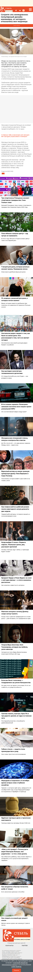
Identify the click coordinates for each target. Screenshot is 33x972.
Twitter (24, 945)
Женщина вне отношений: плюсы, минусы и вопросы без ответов (14, 439)
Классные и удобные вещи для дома (13, 272)
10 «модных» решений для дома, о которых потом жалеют (14, 299)
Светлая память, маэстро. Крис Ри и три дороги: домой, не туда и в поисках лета (16, 716)
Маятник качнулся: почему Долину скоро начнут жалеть (14, 613)
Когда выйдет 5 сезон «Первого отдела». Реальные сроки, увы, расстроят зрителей (13, 544)
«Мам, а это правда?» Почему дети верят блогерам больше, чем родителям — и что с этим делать (14, 851)
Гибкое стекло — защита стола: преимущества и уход (13, 750)
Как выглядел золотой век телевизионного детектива (11, 372)
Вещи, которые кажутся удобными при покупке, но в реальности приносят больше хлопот (15, 305)
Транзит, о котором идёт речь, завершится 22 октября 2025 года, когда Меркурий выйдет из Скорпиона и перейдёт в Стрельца (16, 789)
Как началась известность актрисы (12, 585)
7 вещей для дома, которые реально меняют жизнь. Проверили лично (15, 268)
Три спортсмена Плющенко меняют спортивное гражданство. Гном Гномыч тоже (15, 200)
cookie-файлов (16, 966)
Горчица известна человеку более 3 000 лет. (15, 823)
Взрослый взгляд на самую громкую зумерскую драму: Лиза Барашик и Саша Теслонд (15, 473)
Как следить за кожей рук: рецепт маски (14, 919)
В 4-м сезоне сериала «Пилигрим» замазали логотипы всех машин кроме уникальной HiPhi (16, 407)
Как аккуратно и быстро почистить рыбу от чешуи (14, 888)
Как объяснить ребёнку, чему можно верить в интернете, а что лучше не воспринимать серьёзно (16, 858)
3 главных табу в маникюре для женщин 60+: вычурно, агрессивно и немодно (15, 135)
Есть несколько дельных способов (12, 892)
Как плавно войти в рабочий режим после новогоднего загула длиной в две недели (15, 509)
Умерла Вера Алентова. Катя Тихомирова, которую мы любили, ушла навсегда (14, 647)
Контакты (9, 945)
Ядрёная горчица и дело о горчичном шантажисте (16, 819)
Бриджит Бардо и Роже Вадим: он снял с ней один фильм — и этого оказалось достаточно (16, 580)
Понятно (16, 970)
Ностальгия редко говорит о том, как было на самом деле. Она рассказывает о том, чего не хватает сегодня (15, 336)
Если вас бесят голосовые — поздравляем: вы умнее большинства (16, 681)
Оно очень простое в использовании (13, 754)
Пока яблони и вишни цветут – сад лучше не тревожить (14, 235)
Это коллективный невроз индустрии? (14, 411)
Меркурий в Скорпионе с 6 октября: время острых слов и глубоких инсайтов (15, 783)
